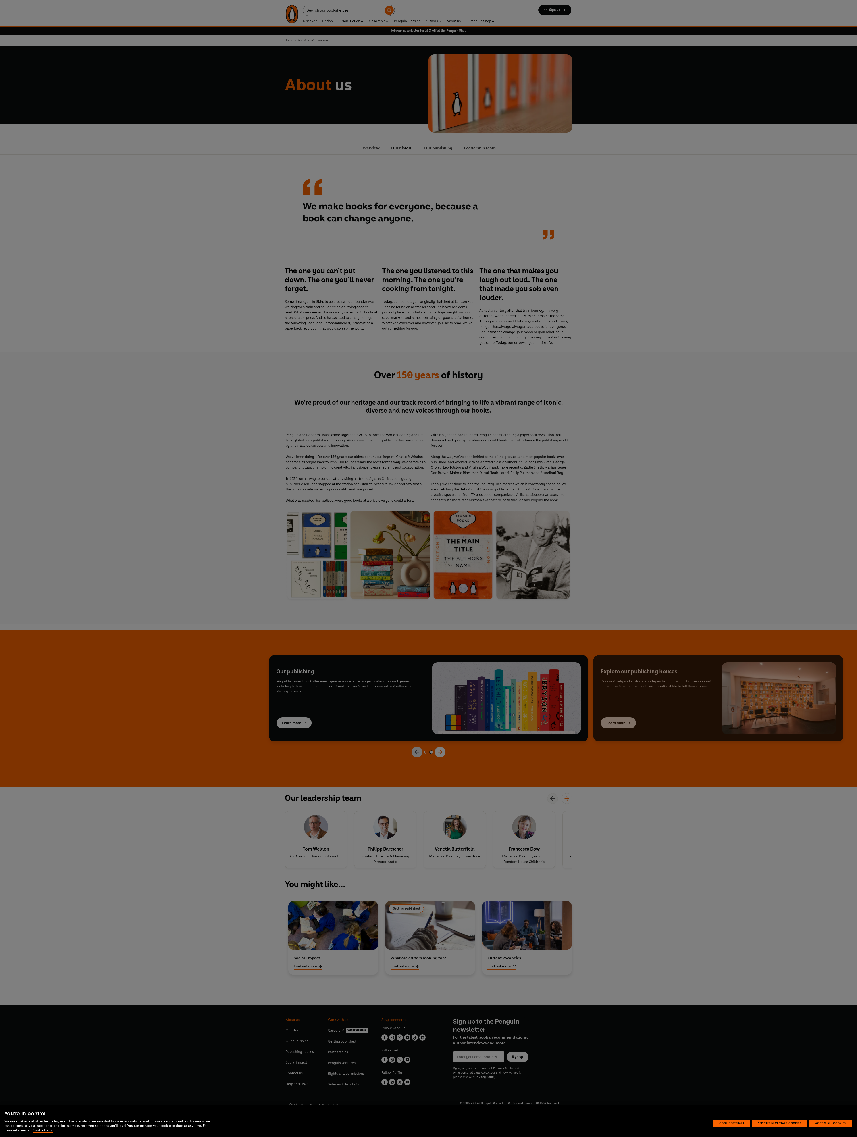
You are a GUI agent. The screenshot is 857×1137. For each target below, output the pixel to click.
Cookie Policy (43, 1130)
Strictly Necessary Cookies (779, 1123)
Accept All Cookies (830, 1123)
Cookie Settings (731, 1123)
